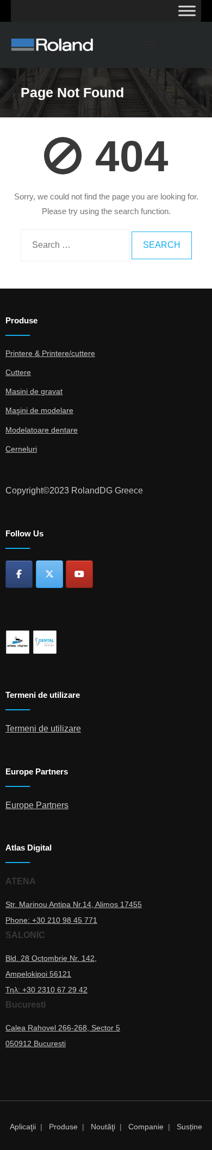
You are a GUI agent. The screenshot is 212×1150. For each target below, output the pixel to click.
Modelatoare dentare (41, 430)
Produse (63, 1126)
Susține (189, 1126)
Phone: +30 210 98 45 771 (51, 920)
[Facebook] (19, 574)
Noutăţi (103, 1126)
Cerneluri (21, 449)
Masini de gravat (34, 391)
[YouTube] (79, 574)
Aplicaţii (23, 1126)
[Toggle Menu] (187, 10)
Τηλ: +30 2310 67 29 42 (46, 989)
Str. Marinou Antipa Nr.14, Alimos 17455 (73, 904)
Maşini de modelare (39, 410)
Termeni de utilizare (43, 728)
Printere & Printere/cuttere (50, 353)
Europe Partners (36, 805)
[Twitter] (49, 574)
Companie (146, 1126)
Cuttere (18, 372)
